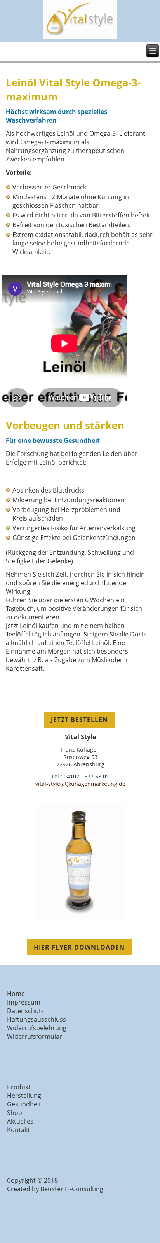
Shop (14, 1112)
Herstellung (24, 1095)
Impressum (23, 1002)
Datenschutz (25, 1010)
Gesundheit (24, 1104)
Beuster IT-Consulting (71, 1189)
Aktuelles (20, 1121)
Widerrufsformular (34, 1036)
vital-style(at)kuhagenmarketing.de (80, 783)
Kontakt (18, 1130)
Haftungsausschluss (36, 1019)
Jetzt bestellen (79, 719)
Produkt (19, 1087)
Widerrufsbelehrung (36, 1028)
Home (16, 993)
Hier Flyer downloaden (79, 947)
